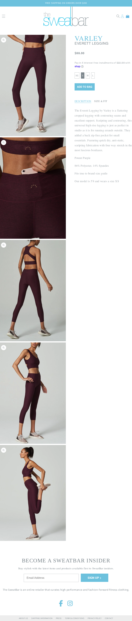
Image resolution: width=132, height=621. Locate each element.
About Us (23, 618)
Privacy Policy (94, 618)
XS (77, 75)
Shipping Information (41, 618)
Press (59, 618)
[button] (118, 16)
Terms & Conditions (74, 618)
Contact (109, 618)
